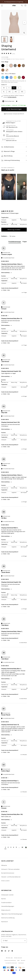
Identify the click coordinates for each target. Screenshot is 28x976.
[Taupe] (23, 65)
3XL (16, 91)
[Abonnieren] (25, 941)
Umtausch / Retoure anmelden (10, 869)
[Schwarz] (2, 65)
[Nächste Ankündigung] (26, 1)
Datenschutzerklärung (8, 918)
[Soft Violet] (11, 77)
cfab (11, 957)
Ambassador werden (7, 895)
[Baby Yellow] (15, 77)
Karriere (3, 899)
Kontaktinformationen (7, 873)
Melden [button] (4, 290)
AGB (18, 960)
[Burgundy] (23, 77)
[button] (2, 5)
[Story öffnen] (8, 187)
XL (4, 91)
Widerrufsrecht (5, 910)
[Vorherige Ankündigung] (2, 1)
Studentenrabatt (6, 902)
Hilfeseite (4, 865)
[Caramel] (2, 70)
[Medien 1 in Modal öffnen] (24, 33)
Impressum (4, 921)
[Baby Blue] (2, 77)
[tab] (14, 242)
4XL (22, 91)
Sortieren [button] (4, 236)
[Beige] (11, 65)
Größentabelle (12, 97)
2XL (10, 91)
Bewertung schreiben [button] (14, 229)
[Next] (24, 22)
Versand (8, 59)
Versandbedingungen (7, 906)
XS (4, 88)
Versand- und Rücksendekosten (11, 877)
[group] (14, 211)
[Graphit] (15, 65)
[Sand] (6, 70)
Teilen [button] (8, 290)
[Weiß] (6, 65)
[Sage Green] (19, 77)
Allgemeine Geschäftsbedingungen (11, 914)
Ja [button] (1, 290)
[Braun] (19, 65)
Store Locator (5, 881)
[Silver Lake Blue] (6, 77)
